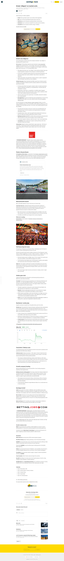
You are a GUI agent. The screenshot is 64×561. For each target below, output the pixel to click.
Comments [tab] (18, 509)
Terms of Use (36, 499)
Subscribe (56, 1)
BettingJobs (29, 410)
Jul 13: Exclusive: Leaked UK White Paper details (25, 535)
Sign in (61, 1)
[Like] (17, 13)
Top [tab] (17, 520)
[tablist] (20, 510)
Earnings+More (20, 10)
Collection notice (38, 554)
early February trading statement (32, 102)
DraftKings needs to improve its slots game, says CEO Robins (25, 524)
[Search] (51, 2)
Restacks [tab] (22, 509)
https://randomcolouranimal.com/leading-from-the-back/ (30, 147)
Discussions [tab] (22, 520)
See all (18, 541)
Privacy (32, 554)
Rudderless (18, 529)
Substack (27, 559)
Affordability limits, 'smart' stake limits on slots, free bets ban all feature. (27, 536)
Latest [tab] (19, 520)
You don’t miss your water (21, 26)
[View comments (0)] (19, 13)
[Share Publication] (53, 2)
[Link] (15, 58)
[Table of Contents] (1, 280)
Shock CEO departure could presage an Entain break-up (24, 530)
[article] (32, 525)
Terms (34, 554)
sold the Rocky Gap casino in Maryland (34, 297)
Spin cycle (18, 523)
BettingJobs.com (23, 419)
